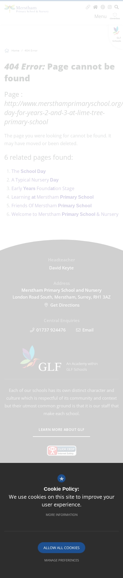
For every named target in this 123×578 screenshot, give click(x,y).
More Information (62, 514)
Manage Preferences (61, 560)
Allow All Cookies (61, 547)
